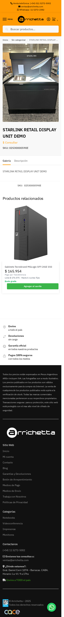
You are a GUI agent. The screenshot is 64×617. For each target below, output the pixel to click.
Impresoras (9, 529)
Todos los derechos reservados (26, 604)
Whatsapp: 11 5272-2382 (31, 9)
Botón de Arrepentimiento (17, 479)
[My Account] (48, 19)
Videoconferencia (13, 523)
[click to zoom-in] (32, 83)
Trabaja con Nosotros (14, 496)
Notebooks (9, 517)
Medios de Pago (11, 485)
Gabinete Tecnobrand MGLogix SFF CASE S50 (28, 266)
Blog (5, 468)
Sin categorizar (19, 40)
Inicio (5, 40)
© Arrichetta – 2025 (20, 601)
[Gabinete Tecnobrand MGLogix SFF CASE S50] (30, 233)
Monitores (8, 534)
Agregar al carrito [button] (33, 286)
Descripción (21, 160)
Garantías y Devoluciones (17, 473)
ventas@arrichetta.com (32, 6)
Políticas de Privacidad (15, 502)
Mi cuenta (8, 456)
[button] (54, 19)
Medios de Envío (12, 490)
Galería (7, 160)
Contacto (8, 462)
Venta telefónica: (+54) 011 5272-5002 (32, 3)
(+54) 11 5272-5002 (14, 550)
